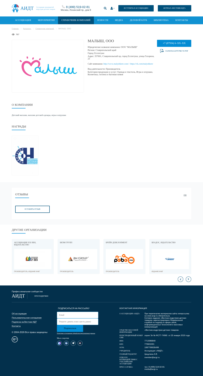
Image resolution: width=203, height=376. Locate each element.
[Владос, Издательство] (170, 259)
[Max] (59, 343)
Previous (180, 279)
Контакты (181, 20)
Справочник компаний (75, 20)
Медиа (119, 20)
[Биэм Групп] (78, 259)
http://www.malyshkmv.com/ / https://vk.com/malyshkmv (128, 64)
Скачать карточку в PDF (176, 51)
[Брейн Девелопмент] (124, 259)
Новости (102, 20)
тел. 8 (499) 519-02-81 (154, 367)
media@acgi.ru (151, 369)
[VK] (66, 343)
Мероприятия (46, 20)
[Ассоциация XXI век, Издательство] (32, 259)
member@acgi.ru (152, 357)
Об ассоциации (19, 313)
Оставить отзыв (32, 209)
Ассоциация (23, 20)
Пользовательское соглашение (27, 318)
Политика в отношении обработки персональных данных (76, 333)
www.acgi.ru (152, 316)
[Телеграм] (73, 343)
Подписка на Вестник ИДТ (24, 322)
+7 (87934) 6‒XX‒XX (174, 43)
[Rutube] (80, 343)
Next (188, 279)
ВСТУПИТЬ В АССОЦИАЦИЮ (136, 8)
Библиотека (161, 20)
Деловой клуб (138, 20)
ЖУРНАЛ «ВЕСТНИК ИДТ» (174, 8)
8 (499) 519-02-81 (78, 7)
